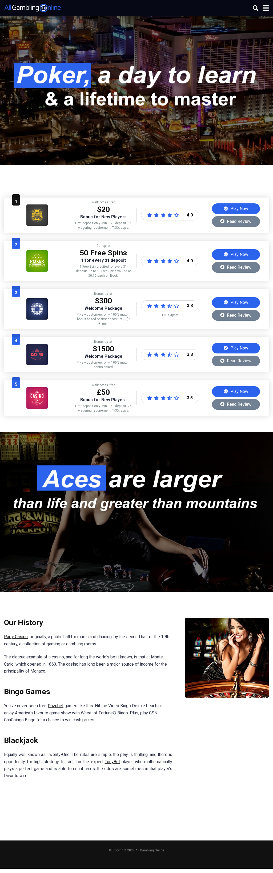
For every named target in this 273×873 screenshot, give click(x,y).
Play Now (238, 208)
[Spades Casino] (37, 407)
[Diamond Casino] (37, 224)
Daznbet (55, 705)
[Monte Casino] (37, 318)
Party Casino (16, 636)
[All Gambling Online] (32, 7)
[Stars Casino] (37, 363)
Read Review (238, 221)
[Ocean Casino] (37, 270)
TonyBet (112, 761)
